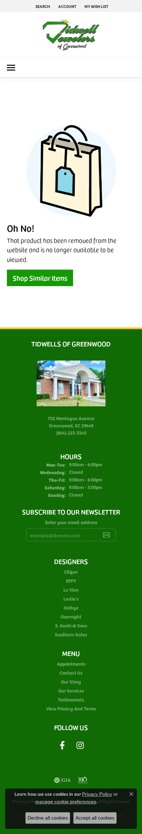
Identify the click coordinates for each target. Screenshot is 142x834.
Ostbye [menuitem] (71, 607)
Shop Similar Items (40, 278)
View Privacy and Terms (71, 708)
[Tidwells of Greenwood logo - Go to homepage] (71, 34)
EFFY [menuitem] (71, 580)
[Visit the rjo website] (83, 780)
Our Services (71, 690)
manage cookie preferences (65, 801)
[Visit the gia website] (62, 780)
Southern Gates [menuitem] (71, 634)
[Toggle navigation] (11, 67)
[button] (42, 6)
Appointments (71, 663)
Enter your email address (71, 522)
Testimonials (71, 699)
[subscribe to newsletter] (106, 535)
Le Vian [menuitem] (71, 589)
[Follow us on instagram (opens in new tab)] (80, 745)
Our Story (71, 681)
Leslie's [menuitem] (71, 598)
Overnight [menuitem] (71, 616)
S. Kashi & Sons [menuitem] (71, 625)
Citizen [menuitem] (71, 572)
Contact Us (71, 672)
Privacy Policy (97, 794)
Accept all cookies (94, 818)
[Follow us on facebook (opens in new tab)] (62, 745)
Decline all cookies (48, 818)
